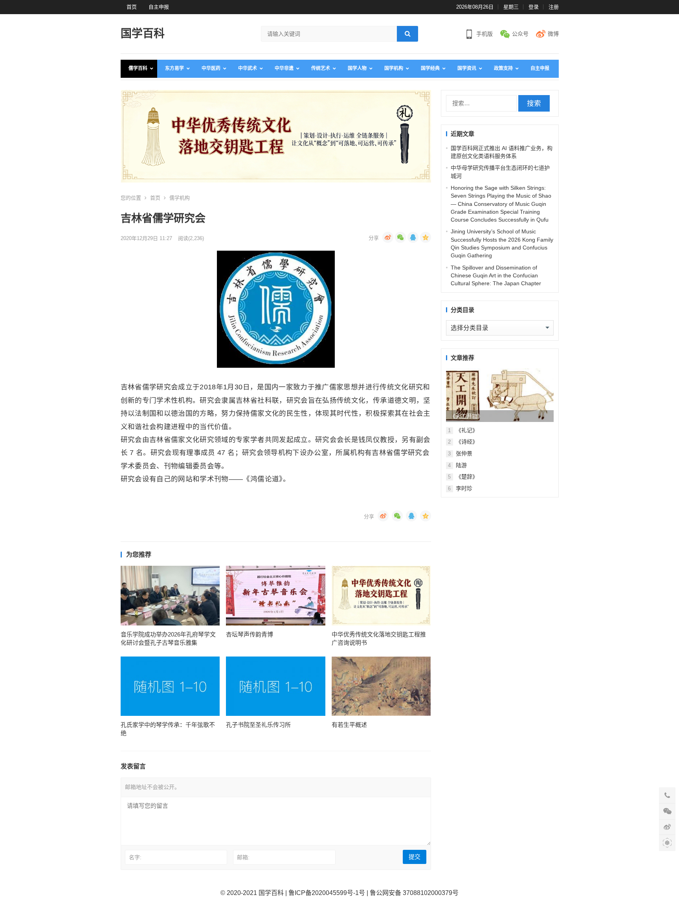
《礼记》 (467, 430)
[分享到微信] (400, 237)
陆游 (461, 465)
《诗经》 (467, 441)
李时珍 (464, 488)
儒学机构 (179, 198)
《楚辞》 (467, 476)
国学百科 (143, 34)
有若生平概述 (349, 724)
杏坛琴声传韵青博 (249, 634)
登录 (534, 7)
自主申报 (159, 7)
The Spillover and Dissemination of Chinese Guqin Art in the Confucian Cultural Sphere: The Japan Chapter (496, 275)
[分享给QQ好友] (412, 237)
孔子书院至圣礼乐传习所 (258, 724)
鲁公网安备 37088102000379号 (414, 892)
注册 (554, 7)
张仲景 (464, 453)
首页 (132, 7)
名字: (135, 857)
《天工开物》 (466, 416)
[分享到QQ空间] (425, 237)
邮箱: (243, 857)
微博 (553, 34)
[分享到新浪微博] (387, 237)
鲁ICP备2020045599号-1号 (326, 892)
